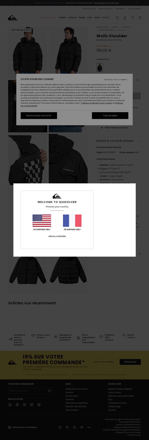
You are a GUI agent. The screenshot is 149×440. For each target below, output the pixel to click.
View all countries (57, 236)
